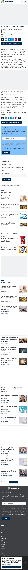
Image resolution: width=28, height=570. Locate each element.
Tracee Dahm (6, 311)
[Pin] (16, 39)
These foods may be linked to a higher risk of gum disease (9, 222)
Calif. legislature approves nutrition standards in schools (8, 460)
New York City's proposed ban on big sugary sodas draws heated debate (9, 240)
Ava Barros (5, 290)
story (21, 66)
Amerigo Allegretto (7, 475)
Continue (7, 179)
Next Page (13, 482)
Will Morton (5, 464)
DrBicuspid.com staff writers (8, 34)
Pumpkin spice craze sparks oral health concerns (9, 359)
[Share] (6, 39)
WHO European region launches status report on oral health (8, 471)
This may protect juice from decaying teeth (8, 196)
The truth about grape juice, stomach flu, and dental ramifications (9, 308)
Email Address (6, 136)
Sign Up (6, 152)
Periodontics (4, 236)
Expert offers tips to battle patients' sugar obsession (8, 248)
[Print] (2, 39)
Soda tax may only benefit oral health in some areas (8, 418)
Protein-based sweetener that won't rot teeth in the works (8, 349)
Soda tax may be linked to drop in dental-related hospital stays (8, 449)
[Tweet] (12, 39)
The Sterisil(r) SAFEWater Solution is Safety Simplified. (9, 215)
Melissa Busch (6, 353)
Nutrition (15, 26)
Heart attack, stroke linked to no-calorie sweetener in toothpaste (9, 408)
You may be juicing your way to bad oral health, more (10, 205)
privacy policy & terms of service (12, 148)
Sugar (22, 26)
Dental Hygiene (5, 26)
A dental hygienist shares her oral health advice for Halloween (9, 397)
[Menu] (25, 2)
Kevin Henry (6, 400)
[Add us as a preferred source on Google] (19, 39)
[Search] (22, 2)
